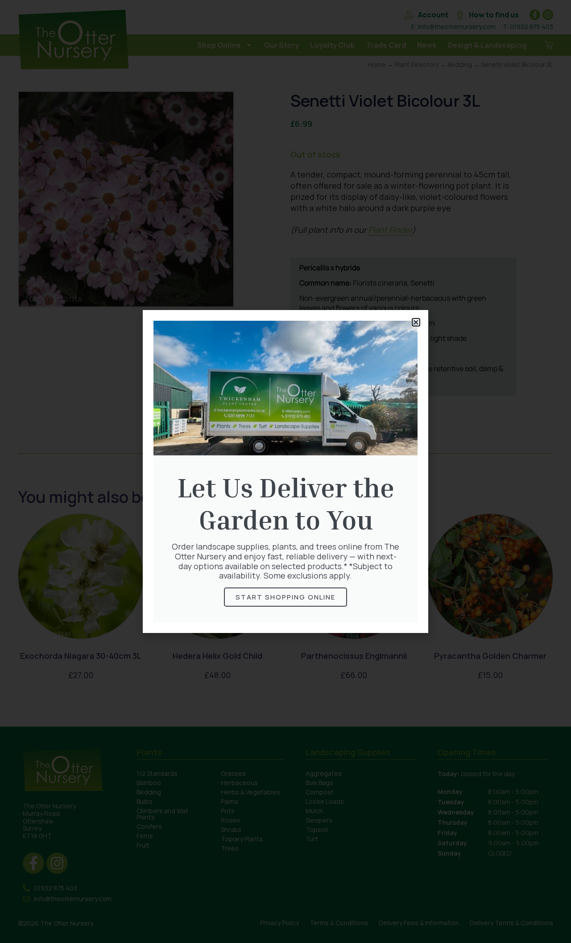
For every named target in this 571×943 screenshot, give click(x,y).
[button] (416, 322)
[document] (285, 471)
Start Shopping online (285, 597)
